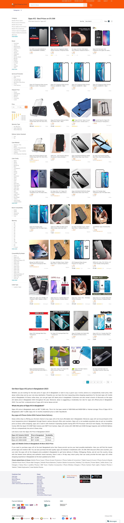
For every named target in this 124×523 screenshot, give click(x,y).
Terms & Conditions (16, 482)
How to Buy (14, 477)
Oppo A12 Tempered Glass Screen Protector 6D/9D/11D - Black (60, 85)
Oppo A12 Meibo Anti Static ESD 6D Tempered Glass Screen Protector (80, 335)
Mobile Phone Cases (17, 20)
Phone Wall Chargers (33, 462)
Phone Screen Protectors (18, 22)
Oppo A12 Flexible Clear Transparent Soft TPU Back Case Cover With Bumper (101, 192)
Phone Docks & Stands (105, 460)
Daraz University (40, 490)
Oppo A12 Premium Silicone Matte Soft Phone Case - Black (60, 120)
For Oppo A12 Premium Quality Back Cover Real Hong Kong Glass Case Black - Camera (102, 157)
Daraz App (39, 486)
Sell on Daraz (40, 492)
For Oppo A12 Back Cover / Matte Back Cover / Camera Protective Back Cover (59, 264)
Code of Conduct (41, 493)
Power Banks (95, 462)
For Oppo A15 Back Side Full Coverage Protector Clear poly (101, 369)
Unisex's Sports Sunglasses (19, 30)
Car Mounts (86, 462)
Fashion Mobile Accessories (19, 32)
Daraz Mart (39, 485)
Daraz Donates (40, 489)
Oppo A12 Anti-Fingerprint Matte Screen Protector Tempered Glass (60, 49)
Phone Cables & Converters (19, 26)
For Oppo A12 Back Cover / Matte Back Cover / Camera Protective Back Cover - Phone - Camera (80, 228)
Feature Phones (106, 465)
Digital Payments (41, 477)
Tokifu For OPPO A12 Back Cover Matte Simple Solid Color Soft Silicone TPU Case (59, 228)
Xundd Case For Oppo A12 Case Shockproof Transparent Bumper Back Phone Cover (101, 121)
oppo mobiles (78, 393)
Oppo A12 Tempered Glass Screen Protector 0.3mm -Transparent (39, 85)
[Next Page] (111, 382)
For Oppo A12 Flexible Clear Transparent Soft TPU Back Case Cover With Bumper (38, 192)
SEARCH (85, 5)
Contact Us (14, 480)
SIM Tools (14, 34)
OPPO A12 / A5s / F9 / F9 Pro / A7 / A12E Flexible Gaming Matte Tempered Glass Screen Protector (102, 264)
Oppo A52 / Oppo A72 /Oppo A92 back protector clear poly (59, 369)
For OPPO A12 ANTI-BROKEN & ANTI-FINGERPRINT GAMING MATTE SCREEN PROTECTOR (38, 50)
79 (108, 382)
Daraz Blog (39, 480)
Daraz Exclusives (41, 487)
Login (99, 1)
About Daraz (40, 476)
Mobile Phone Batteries (18, 28)
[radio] (12, 114)
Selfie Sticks (105, 462)
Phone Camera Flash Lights (91, 465)
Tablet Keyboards (23, 467)
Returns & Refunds (16, 479)
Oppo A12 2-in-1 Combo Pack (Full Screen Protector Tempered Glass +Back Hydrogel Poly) (102, 299)
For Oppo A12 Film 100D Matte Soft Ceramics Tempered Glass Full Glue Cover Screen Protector (81, 50)
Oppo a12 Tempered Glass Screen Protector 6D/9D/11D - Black (102, 85)
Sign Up (106, 1)
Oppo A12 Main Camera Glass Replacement (79, 369)
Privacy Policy (40, 483)
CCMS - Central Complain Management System (22, 483)
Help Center (14, 476)
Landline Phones (33, 465)
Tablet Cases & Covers (89, 460)
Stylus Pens (23, 465)
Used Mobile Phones (36, 467)
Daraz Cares (40, 482)
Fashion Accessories (55, 465)
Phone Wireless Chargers (72, 465)
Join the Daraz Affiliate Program (44, 495)
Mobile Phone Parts (17, 24)
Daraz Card (39, 479)
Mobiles (78, 462)
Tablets (14, 467)
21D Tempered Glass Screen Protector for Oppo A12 (79, 263)
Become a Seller (79, 1)
